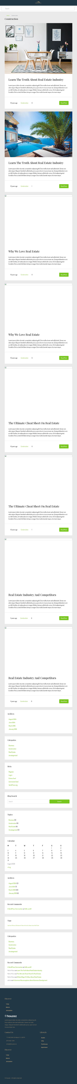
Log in (10, 775)
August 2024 (12, 719)
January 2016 (13, 729)
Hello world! (28, 909)
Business (11, 745)
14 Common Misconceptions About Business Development (30, 980)
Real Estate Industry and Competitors (32, 595)
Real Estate (12, 752)
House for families (25, 925)
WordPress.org (13, 785)
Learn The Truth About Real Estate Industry (35, 79)
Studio (43, 1037)
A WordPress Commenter (15, 909)
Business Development (16, 925)
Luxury (33, 925)
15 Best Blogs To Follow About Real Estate (29, 977)
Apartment (10, 925)
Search (59, 801)
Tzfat (7, 1004)
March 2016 (12, 726)
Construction (24, 103)
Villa (42, 1041)
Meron (8, 1007)
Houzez (30, 925)
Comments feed (13, 782)
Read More (64, 103)
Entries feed (12, 778)
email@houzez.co (11, 1044)
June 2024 (12, 722)
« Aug (9, 867)
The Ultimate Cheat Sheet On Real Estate (33, 423)
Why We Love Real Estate (24, 251)
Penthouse (44, 1044)
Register (11, 772)
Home (8, 15)
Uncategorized (13, 755)
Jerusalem (9, 1010)
